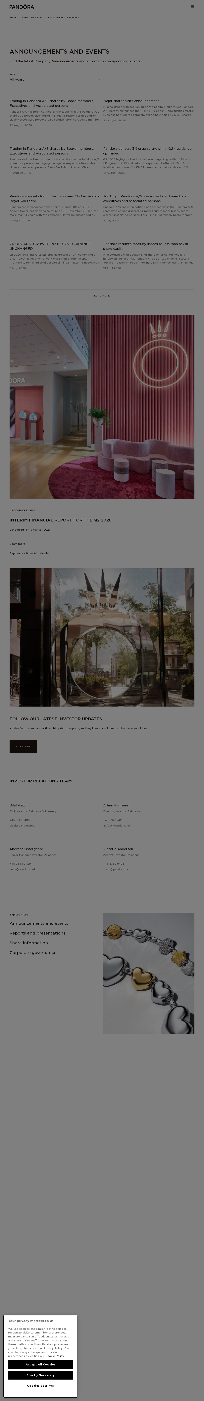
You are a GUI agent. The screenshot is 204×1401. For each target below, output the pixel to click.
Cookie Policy (54, 1356)
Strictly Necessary (40, 1375)
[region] (40, 1356)
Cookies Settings (40, 1385)
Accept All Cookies (41, 1364)
